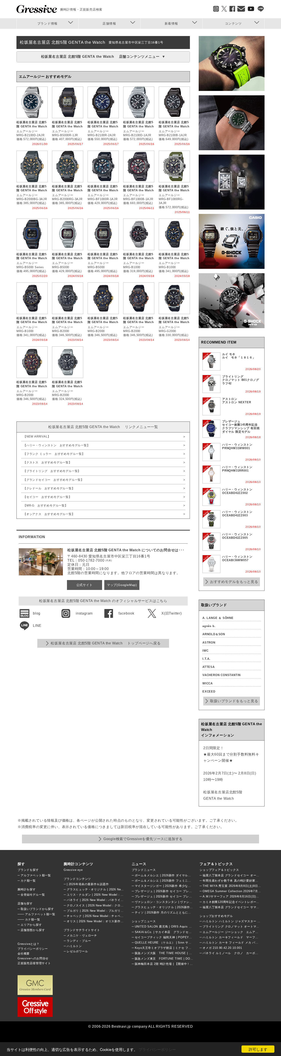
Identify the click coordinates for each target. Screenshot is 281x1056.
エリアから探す (31, 924)
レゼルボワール (77, 951)
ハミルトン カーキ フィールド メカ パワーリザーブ (238, 942)
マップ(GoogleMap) (122, 585)
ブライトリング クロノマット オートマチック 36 (236, 926)
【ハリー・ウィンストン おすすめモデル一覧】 (56, 445)
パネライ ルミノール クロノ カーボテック (233, 953)
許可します (258, 1049)
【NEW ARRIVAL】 (36, 436)
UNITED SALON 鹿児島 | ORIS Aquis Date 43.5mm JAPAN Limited (183, 926)
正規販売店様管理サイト (34, 963)
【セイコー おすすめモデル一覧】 (47, 497)
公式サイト (84, 585)
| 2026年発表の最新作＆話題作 (88, 884)
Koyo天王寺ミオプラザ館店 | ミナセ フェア (165, 947)
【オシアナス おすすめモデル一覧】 (49, 514)
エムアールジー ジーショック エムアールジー (235, 932)
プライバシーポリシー (157, 1049)
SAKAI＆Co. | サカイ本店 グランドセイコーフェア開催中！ (177, 932)
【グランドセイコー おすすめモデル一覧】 (53, 479)
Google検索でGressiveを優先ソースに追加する (143, 839)
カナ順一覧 (28, 880)
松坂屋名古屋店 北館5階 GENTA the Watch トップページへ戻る (105, 643)
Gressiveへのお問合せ (33, 958)
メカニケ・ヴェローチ (82, 935)
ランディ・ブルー (79, 940)
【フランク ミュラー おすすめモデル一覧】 (54, 454)
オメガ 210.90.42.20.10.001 (222, 947)
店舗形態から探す (33, 930)
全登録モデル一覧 (33, 894)
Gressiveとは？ (29, 944)
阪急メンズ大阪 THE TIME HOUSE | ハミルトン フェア (174, 953)
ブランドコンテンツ (77, 879)
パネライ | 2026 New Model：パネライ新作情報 (100, 900)
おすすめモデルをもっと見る (234, 582)
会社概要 (24, 953)
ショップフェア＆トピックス (219, 870)
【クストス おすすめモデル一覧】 (47, 462)
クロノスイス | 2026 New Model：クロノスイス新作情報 (106, 905)
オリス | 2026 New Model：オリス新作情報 (96, 921)
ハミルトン (74, 946)
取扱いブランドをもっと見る (234, 701)
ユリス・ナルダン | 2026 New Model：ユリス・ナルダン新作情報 (112, 894)
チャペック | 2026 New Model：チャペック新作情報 (103, 916)
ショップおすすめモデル (216, 916)
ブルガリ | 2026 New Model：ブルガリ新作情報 (100, 910)
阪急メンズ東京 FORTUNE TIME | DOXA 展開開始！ (172, 958)
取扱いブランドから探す (37, 909)
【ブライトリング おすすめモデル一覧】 (52, 471)
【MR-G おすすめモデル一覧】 (45, 505)
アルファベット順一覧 (36, 875)
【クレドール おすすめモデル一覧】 (49, 488)
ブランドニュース (144, 870)
